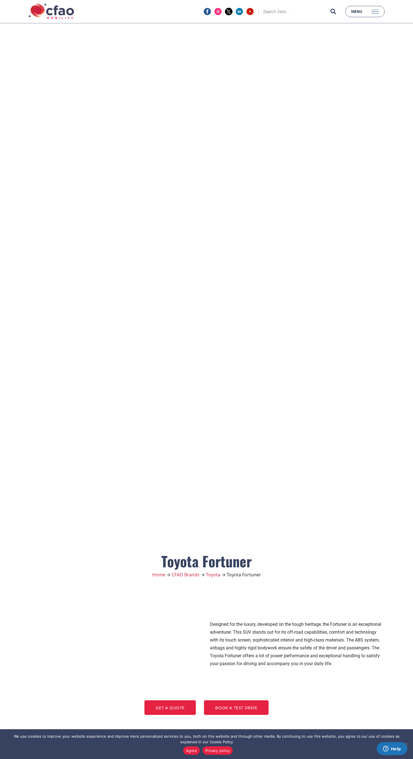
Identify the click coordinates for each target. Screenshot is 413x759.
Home (158, 575)
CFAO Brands (185, 575)
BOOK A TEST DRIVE (236, 707)
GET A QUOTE (170, 707)
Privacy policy (217, 750)
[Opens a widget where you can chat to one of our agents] (391, 749)
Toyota (213, 575)
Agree (191, 750)
